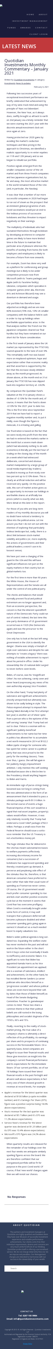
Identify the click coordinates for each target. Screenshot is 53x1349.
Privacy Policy (27, 1344)
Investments (9, 83)
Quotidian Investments (24, 79)
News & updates (23, 83)
